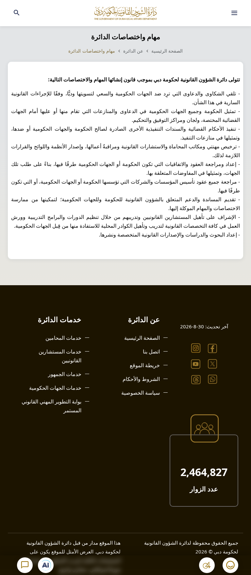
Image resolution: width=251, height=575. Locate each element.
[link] (234, 13)
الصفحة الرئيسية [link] (167, 51)
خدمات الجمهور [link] (64, 374)
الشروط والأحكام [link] (141, 379)
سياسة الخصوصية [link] (140, 392)
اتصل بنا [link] (151, 351)
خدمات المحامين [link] (63, 337)
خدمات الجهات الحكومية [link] (55, 387)
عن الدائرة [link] (133, 51)
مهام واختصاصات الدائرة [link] (91, 51)
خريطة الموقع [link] (145, 365)
